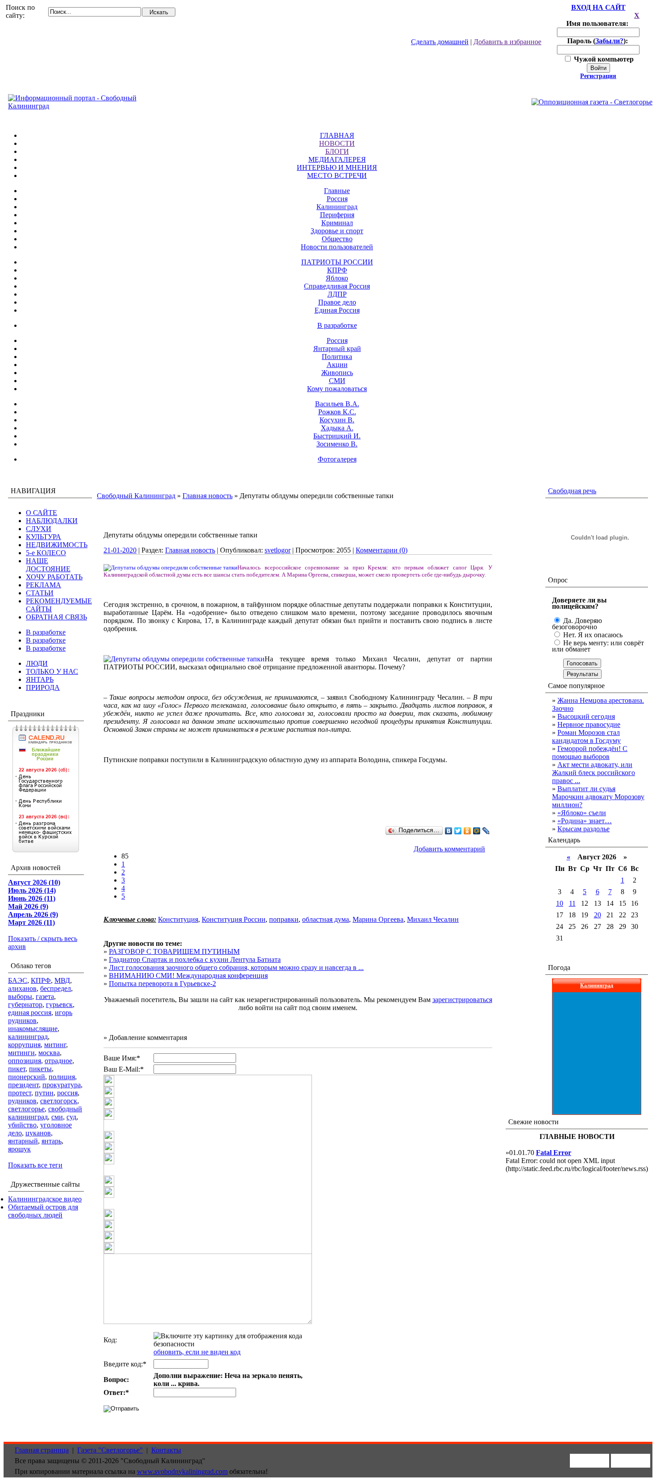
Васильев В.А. (337, 404)
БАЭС (17, 980)
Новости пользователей (337, 247)
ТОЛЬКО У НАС (52, 671)
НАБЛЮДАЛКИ (52, 520)
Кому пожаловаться (337, 388)
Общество (337, 239)
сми (57, 1117)
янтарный (23, 1141)
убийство (22, 1125)
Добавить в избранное (507, 41)
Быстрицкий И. (337, 436)
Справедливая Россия (337, 286)
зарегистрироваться (462, 999)
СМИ (337, 380)
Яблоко (337, 278)
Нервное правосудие (588, 724)
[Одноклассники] (467, 831)
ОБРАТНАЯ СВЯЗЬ (56, 617)
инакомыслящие (33, 1028)
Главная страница (42, 1450)
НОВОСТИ (337, 143)
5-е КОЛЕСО (46, 553)
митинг (55, 1044)
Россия (337, 198)
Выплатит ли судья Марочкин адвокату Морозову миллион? (598, 797)
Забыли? (609, 41)
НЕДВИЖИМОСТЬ (56, 545)
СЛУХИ (38, 528)
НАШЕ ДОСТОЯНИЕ (48, 565)
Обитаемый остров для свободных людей (43, 1211)
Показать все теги (35, 1165)
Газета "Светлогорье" (110, 1450)
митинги (21, 1052)
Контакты (166, 1450)
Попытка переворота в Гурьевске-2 (162, 983)
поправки (284, 919)
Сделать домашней (440, 41)
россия (67, 1093)
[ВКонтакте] (448, 831)
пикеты (40, 1069)
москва (49, 1052)
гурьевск (59, 1004)
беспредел (55, 988)
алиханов (22, 988)
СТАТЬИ (40, 593)
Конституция (178, 919)
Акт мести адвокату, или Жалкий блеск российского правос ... (593, 772)
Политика (337, 356)
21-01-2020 (120, 550)
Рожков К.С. (337, 412)
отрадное (58, 1060)
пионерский (26, 1077)
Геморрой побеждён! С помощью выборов (589, 752)
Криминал (337, 223)
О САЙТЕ (41, 512)
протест (19, 1093)
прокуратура (61, 1085)
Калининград (336, 206)
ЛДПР (337, 294)
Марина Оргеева (378, 919)
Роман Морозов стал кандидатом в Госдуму (586, 736)
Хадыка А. (337, 428)
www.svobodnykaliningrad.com (182, 1471)
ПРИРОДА (43, 687)
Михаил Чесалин (433, 919)
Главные (337, 190)
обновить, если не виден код (197, 1352)
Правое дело (337, 302)
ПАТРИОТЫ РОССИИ (337, 262)
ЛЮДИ (37, 663)
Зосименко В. (336, 444)
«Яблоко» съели (581, 813)
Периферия (337, 215)
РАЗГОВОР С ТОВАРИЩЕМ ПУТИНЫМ (174, 951)
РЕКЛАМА (43, 585)
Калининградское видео (45, 1199)
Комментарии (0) (381, 550)
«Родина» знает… (584, 821)
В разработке (337, 325)
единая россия (29, 1012)
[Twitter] (458, 831)
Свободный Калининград (136, 495)
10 (559, 903)
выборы (20, 996)
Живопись (337, 372)
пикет (16, 1069)
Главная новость (208, 495)
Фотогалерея (337, 459)
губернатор (25, 1004)
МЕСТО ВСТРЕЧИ (337, 175)
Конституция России (234, 919)
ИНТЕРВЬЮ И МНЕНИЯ (337, 167)
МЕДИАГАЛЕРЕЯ (337, 159)
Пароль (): (598, 41)
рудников (22, 1101)
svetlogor (278, 550)
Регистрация (598, 76)
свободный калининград (45, 1113)
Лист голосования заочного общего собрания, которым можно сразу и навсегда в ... (236, 967)
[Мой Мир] (477, 831)
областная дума (325, 919)
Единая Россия (337, 310)
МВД (62, 980)
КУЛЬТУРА (43, 536)
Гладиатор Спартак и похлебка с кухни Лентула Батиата (195, 959)
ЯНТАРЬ (40, 679)
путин (44, 1093)
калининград (28, 1036)
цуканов (38, 1133)
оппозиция (24, 1060)
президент (23, 1085)
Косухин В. (337, 420)
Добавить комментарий (449, 849)
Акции (337, 364)
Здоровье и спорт (337, 231)
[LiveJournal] (486, 831)
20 (597, 915)
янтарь (52, 1141)
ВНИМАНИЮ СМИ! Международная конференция (188, 975)
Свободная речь (572, 491)
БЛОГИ (337, 151)
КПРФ (337, 270)
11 (572, 903)
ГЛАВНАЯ (337, 135)
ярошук (19, 1149)
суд (71, 1117)
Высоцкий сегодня (586, 716)
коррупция (24, 1044)
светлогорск (58, 1101)
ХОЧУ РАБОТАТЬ (54, 577)
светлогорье (26, 1109)
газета (45, 996)
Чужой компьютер (603, 59)
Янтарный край (337, 348)
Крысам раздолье (583, 829)
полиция (62, 1077)
